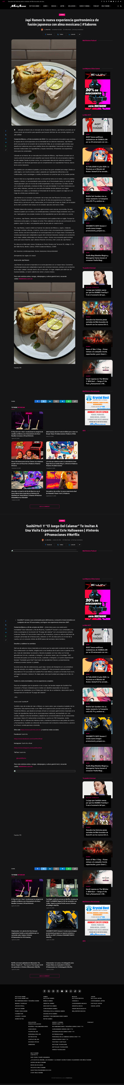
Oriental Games (48, 1003)
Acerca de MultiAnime (38, 1062)
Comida (62, 14)
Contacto (34, 1054)
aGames (88, 317)
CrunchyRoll (19, 1006)
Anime (88, 134)
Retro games (47, 1018)
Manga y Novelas (21, 1003)
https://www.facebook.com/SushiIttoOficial (28, 739)
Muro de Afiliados (37, 1065)
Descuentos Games (50, 1006)
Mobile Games (48, 1000)
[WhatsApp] (6, 146)
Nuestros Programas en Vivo (41, 1070)
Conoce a (75, 1000)
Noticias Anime (34, 6)
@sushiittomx (21, 758)
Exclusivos (71, 6)
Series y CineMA (84, 6)
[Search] (120, 6)
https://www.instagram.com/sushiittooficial (28, 748)
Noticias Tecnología (92, 287)
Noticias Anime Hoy (21, 998)
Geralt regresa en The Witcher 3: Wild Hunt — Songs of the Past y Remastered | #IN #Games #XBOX (97, 381)
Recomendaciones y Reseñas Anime (27, 1000)
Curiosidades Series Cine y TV (62, 1029)
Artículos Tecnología (60, 1047)
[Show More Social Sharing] (79, 34)
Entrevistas (32, 1036)
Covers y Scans (20, 1016)
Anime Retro (19, 1018)
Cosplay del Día (33, 1039)
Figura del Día (33, 1031)
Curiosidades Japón (98, 1000)
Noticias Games (48, 998)
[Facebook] (6, 131)
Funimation (19, 1013)
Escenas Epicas (33, 1042)
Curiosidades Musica (79, 1003)
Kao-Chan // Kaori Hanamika (40, 1057)
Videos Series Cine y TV (60, 1039)
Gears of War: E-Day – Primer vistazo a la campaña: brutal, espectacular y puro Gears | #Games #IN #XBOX (27, 1)
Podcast (96, 6)
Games (45, 6)
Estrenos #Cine (57, 1034)
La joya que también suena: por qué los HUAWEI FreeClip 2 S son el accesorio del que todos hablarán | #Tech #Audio (97, 292)
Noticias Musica (78, 998)
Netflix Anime (20, 1008)
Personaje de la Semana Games (54, 1011)
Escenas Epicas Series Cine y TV (63, 1031)
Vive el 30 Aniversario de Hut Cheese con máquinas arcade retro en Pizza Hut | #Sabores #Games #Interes (27, 463)
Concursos (32, 1029)
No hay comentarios (78, 29)
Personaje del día (34, 1034)
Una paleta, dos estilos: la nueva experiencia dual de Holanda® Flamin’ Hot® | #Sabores (61, 492)
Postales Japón (96, 1003)
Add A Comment (44, 506)
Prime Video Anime (21, 1011)
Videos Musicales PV (79, 1008)
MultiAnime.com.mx (25, 279)
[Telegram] (6, 142)
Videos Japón (95, 1006)
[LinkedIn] (6, 139)
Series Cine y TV (57, 1024)
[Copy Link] (6, 150)
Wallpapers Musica (78, 1011)
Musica (53, 6)
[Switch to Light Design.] (118, 6)
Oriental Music (77, 1006)
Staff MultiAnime (37, 1072)
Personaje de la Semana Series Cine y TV (66, 1036)
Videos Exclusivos (34, 1024)
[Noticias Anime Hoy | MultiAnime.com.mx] (18, 6)
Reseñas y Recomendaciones (38, 1026)
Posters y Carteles (59, 1042)
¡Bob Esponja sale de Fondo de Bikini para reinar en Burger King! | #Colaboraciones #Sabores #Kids (62, 433)
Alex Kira (48, 29)
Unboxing (31, 1044)
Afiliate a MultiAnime (38, 1067)
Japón (62, 6)
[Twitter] (6, 135)
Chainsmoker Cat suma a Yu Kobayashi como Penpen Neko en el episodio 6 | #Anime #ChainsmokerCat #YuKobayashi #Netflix (60, 965)
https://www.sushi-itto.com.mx (31, 730)
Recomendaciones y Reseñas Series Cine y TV (67, 1026)
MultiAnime (105, 6)
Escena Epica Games (50, 1013)
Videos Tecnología (58, 1049)
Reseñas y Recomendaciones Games (55, 1016)
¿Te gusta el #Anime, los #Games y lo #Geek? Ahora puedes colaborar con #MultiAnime (61, 1060)
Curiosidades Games (50, 1008)
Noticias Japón (96, 998)
